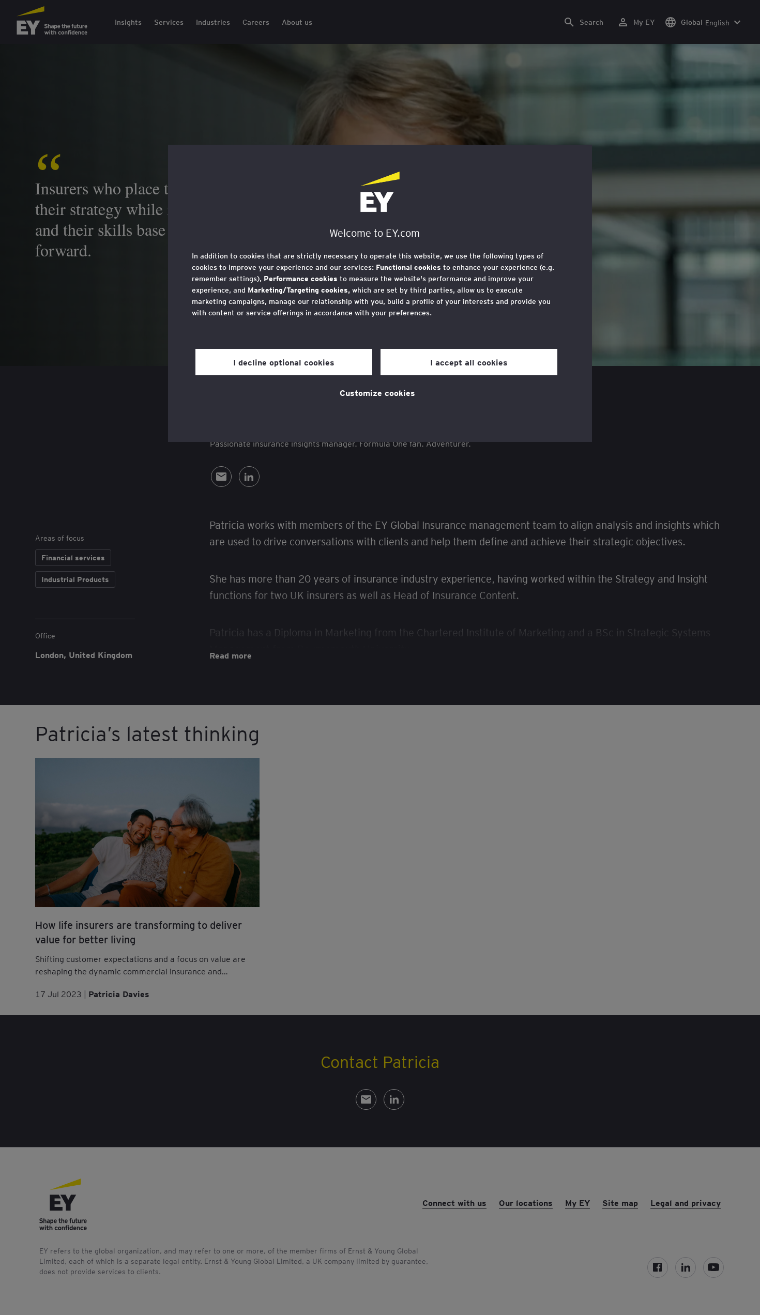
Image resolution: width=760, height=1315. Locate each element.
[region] (380, 293)
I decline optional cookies (284, 362)
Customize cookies (377, 392)
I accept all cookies (469, 362)
